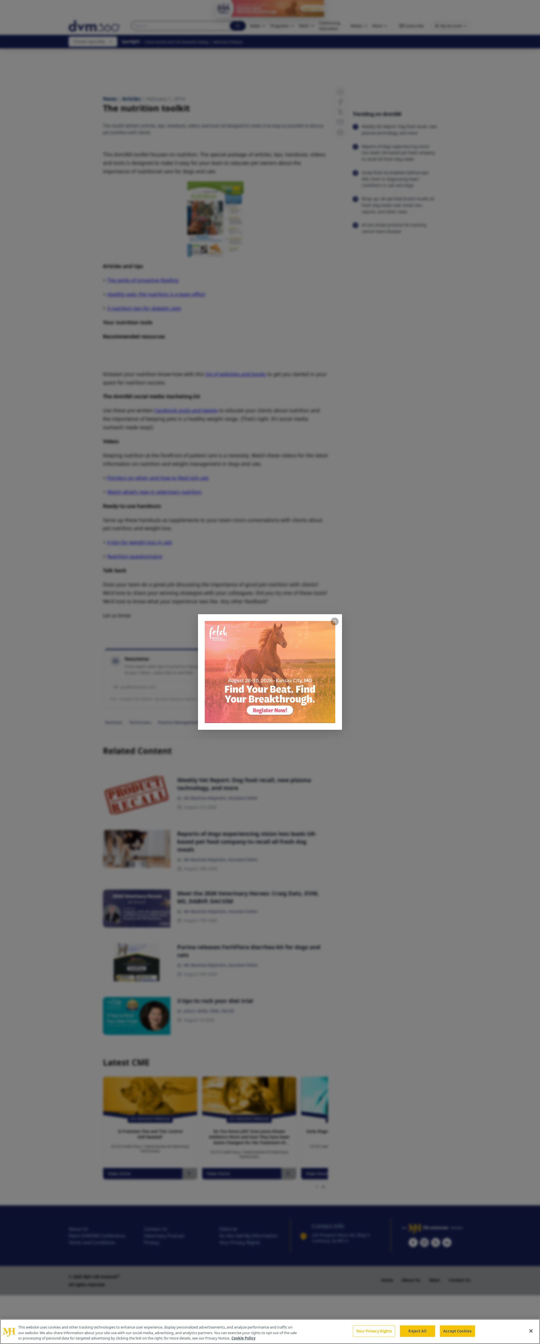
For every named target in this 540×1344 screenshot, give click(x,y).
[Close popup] (335, 621)
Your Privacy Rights (374, 1330)
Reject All (417, 1330)
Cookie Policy (243, 1338)
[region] (270, 1331)
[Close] (531, 1331)
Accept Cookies (457, 1330)
